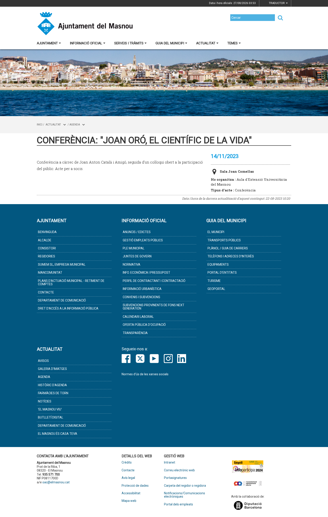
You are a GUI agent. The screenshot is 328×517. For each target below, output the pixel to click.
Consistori (47, 248)
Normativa (131, 264)
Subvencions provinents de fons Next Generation (153, 306)
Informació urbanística (142, 289)
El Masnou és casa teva (57, 433)
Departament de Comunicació (62, 300)
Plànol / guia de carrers (228, 248)
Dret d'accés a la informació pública (68, 308)
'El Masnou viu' (50, 409)
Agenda (74, 124)
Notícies (44, 401)
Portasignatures (175, 478)
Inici (39, 124)
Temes (232, 43)
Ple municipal (133, 248)
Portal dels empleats (178, 504)
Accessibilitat (131, 493)
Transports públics (224, 240)
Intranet (169, 462)
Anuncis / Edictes (137, 232)
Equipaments (218, 264)
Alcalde (44, 240)
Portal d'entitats (222, 272)
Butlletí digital (50, 417)
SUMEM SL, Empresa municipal (61, 264)
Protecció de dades (135, 485)
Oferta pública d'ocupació (144, 324)
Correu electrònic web (179, 470)
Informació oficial (86, 43)
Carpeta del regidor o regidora (185, 485)
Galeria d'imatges (52, 369)
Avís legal (128, 478)
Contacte (46, 292)
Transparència (135, 333)
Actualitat (205, 43)
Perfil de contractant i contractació (154, 281)
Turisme (214, 281)
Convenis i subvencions (141, 297)
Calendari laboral (138, 316)
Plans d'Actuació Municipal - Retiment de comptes (71, 282)
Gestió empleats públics (143, 240)
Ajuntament (47, 43)
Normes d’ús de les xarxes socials (145, 374)
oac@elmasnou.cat (56, 482)
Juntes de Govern (137, 256)
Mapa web (129, 501)
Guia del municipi (170, 43)
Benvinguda (47, 232)
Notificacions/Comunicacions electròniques (184, 495)
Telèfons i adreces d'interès (231, 256)
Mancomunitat (50, 272)
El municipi (216, 232)
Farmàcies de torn (53, 393)
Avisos (43, 361)
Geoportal (216, 289)
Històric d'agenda (52, 385)
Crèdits (127, 462)
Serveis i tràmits (128, 43)
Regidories (46, 256)
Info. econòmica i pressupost (146, 272)
